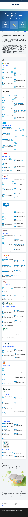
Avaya (25, 9)
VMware (23, 9)
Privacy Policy (16, 504)
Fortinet (13, 9)
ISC (6, 9)
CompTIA (4, 9)
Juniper (17, 9)
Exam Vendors (3, 502)
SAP (27, 9)
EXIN (11, 9)
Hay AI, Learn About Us (4, 503)
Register (20, 0)
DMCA (15, 502)
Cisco (1, 9)
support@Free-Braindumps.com (8, 0)
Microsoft (20, 9)
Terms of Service (16, 503)
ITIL (15, 9)
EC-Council (8, 9)
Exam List (8, 7)
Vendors (4, 7)
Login (23, 0)
